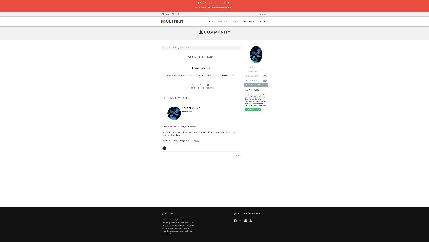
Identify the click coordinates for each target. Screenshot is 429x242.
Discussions (257, 76)
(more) (197, 140)
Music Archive (249, 21)
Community (224, 21)
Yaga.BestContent (255, 85)
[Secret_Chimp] (174, 113)
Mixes (236, 21)
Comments (257, 80)
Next (237, 156)
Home (212, 21)
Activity (251, 67)
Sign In (264, 14)
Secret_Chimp (191, 108)
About (263, 21)
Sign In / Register (253, 109)
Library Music (175, 98)
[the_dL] (164, 148)
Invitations (252, 72)
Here (229, 8)
